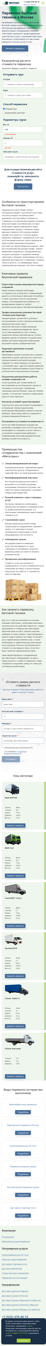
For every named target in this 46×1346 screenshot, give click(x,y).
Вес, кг (6, 124)
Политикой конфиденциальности (15, 752)
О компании (8, 1237)
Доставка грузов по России (15, 1295)
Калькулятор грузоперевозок (16, 1241)
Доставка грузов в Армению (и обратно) (21, 1300)
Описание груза (10, 152)
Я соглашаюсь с (15, 752)
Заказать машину (15, 825)
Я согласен (23, 1341)
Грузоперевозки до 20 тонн (15, 1255)
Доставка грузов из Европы (15, 1291)
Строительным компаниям (15, 1273)
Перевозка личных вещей (14, 1277)
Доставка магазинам (12, 1268)
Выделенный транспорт (15, 113)
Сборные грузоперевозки (14, 1259)
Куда (5, 90)
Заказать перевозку (15, 48)
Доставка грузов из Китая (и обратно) (20, 1305)
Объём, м (8, 138)
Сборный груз (11, 109)
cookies (30, 1326)
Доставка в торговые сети (14, 1264)
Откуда (6, 79)
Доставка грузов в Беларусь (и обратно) (21, 1309)
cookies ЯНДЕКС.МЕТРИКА (16, 1333)
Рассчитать (23, 186)
